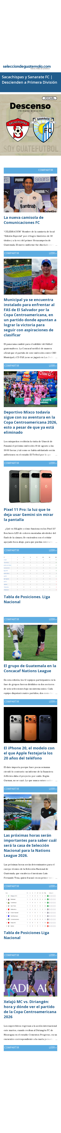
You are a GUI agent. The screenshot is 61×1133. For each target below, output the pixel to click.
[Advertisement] (30, 30)
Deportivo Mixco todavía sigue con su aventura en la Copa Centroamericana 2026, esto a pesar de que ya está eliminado (30, 422)
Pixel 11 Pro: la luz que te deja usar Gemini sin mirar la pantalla (28, 514)
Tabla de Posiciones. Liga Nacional (27, 599)
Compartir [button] (45, 170)
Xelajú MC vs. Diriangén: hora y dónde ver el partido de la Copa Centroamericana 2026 (30, 1009)
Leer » (53, 253)
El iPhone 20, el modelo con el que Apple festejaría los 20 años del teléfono (29, 753)
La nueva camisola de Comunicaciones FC (23, 220)
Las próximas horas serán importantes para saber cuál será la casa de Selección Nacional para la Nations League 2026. (30, 845)
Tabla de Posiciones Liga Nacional (26, 935)
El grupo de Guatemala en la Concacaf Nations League (30, 668)
